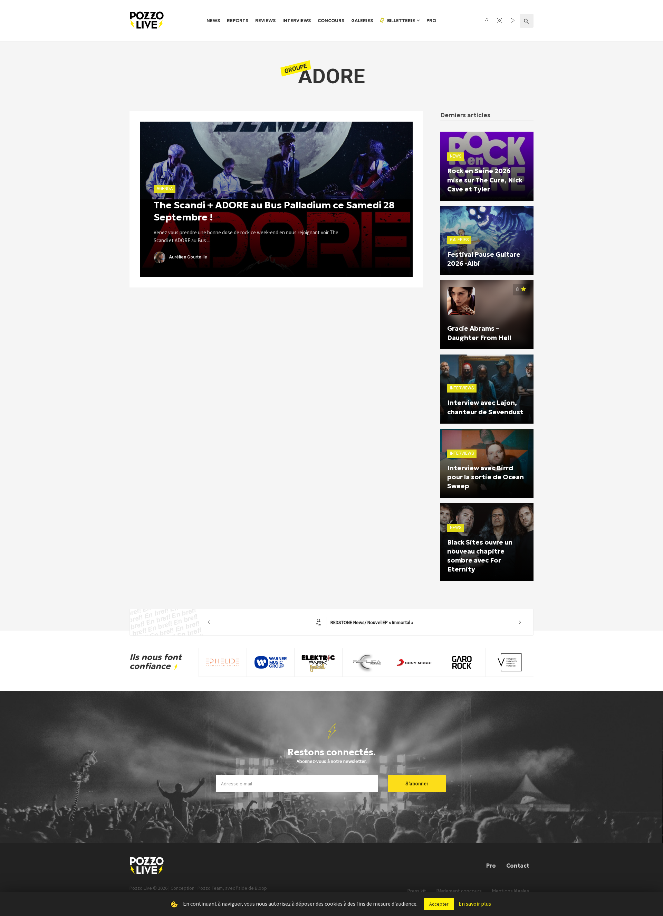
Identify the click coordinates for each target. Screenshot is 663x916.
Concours (331, 20)
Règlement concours (459, 891)
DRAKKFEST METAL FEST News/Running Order (364, 622)
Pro (431, 20)
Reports (237, 20)
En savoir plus (475, 903)
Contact (517, 865)
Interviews (296, 20)
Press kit (416, 891)
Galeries (362, 20)
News (213, 20)
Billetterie (400, 20)
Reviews (265, 20)
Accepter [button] (439, 904)
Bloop (261, 888)
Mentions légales (510, 891)
